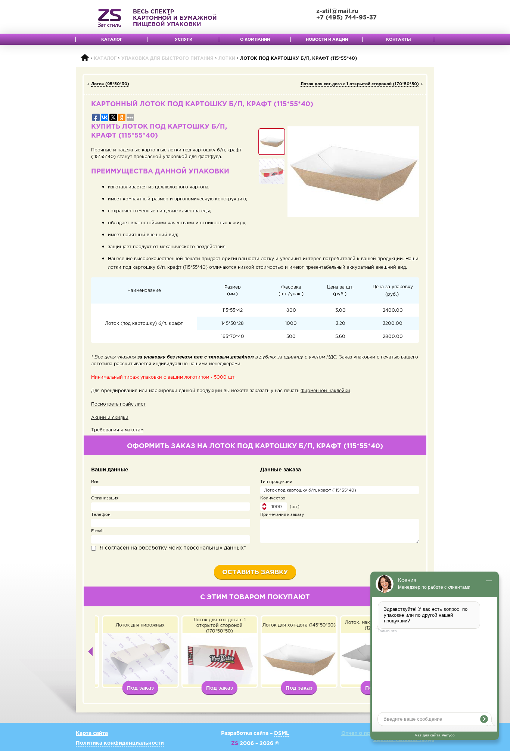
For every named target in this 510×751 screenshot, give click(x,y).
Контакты (398, 39)
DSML (281, 733)
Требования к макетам (117, 430)
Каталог (111, 39)
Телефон (101, 515)
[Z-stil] (109, 18)
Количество (272, 498)
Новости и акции (327, 39)
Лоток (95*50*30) (110, 84)
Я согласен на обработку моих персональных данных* (173, 548)
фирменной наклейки (325, 391)
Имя (95, 482)
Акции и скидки (109, 418)
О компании (255, 39)
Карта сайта (92, 733)
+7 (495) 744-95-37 (346, 18)
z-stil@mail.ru (337, 11)
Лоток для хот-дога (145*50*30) (293, 625)
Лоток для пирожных (134, 625)
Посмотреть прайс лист (118, 404)
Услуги (183, 39)
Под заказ (134, 688)
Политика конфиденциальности (120, 743)
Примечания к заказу (282, 515)
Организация (104, 498)
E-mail (97, 531)
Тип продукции (276, 482)
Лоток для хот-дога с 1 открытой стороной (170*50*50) (360, 84)
